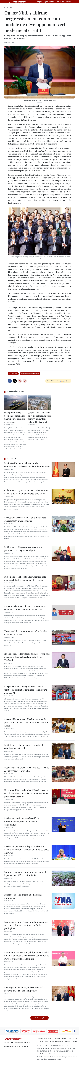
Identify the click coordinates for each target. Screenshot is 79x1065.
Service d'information (56, 1041)
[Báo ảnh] (38, 1031)
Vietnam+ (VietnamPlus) (19, 1)
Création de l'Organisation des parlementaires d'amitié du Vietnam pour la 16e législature (26, 492)
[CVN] (11, 1031)
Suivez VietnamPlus (53, 381)
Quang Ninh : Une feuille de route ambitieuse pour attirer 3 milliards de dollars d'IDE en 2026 (39, 417)
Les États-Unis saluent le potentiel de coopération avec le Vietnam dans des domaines (27, 465)
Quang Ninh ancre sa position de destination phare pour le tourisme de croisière (14, 417)
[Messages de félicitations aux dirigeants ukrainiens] (63, 901)
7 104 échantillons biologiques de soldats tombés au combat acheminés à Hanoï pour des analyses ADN (26, 689)
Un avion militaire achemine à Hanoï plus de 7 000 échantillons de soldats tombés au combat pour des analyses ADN (26, 793)
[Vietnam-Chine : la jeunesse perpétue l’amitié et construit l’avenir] (63, 637)
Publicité (67, 1041)
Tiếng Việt (39, 2)
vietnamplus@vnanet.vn (49, 1054)
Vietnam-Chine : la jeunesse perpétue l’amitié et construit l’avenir (25, 633)
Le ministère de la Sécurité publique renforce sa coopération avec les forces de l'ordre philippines (25, 925)
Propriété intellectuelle (44, 1038)
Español (58, 2)
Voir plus (11, 458)
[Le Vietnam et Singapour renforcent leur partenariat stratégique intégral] (63, 553)
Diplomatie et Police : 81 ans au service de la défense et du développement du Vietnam (25, 578)
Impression (20, 381)
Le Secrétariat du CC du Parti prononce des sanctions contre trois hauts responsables (25, 608)
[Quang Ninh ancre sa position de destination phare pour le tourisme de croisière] (15, 402)
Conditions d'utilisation (60, 1038)
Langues (40, 1041)
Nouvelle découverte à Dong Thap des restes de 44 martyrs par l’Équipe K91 (26, 769)
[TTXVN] (64, 1031)
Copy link (25, 381)
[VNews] (72, 1031)
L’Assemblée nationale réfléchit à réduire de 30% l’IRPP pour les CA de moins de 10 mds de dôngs (26, 722)
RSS (70, 1038)
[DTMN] (24, 1031)
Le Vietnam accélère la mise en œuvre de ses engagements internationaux (25, 519)
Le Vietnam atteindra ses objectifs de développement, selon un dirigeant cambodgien (21, 821)
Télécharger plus (39, 1018)
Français (51, 2)
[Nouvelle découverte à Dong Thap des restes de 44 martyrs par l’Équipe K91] (63, 774)
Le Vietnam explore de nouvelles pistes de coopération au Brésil (24, 747)
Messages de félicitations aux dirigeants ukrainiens (23, 896)
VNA (46, 1041)
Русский (68, 1)
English (46, 2)
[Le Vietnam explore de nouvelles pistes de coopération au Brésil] (63, 751)
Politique (8, 7)
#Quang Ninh (13, 373)
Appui (75, 1038)
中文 (63, 1)
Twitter (15, 381)
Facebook (10, 381)
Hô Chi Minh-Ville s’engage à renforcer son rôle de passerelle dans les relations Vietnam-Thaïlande (27, 657)
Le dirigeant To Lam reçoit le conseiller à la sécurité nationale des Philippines (24, 989)
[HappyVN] (51, 1031)
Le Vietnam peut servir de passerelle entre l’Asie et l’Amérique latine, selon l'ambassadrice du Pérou (26, 849)
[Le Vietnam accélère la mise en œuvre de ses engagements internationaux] (63, 524)
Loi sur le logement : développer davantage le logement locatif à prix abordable (25, 874)
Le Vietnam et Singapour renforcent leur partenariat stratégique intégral (23, 549)
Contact (74, 1041)
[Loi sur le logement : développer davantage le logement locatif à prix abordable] (63, 878)
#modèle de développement (30, 373)
